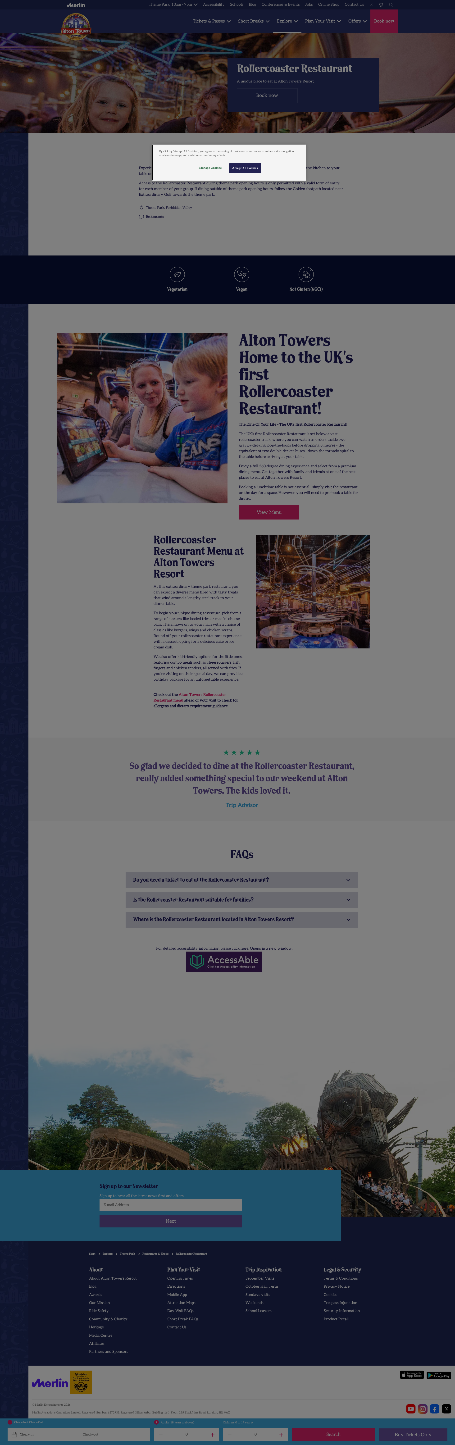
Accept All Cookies (245, 168)
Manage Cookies (210, 167)
